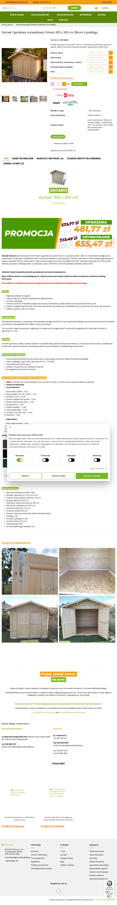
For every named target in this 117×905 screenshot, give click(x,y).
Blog (50, 20)
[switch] (45, 460)
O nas (62, 851)
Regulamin (35, 862)
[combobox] (100, 53)
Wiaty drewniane (96, 855)
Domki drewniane (96, 851)
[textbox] (98, 53)
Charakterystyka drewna (41, 868)
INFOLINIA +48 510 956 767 (42, 2)
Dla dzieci (93, 858)
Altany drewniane (96, 862)
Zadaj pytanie (58, 137)
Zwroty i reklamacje (39, 855)
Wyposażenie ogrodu (98, 868)
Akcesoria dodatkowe (98, 879)
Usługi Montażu (65, 14)
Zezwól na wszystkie (92, 476)
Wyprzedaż (86, 14)
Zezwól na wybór (58, 476)
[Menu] (113, 880)
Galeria (102, 14)
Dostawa (35, 851)
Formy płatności (37, 858)
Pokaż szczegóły (97, 468)
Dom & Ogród (17, 14)
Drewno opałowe (96, 875)
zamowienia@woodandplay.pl (16, 2)
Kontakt (64, 20)
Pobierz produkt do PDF (63, 143)
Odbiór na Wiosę (67, 865)
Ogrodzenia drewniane (99, 865)
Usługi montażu (66, 858)
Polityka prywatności (39, 865)
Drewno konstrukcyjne (98, 872)
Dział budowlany (40, 14)
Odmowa (25, 476)
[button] (36, 845)
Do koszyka (78, 84)
